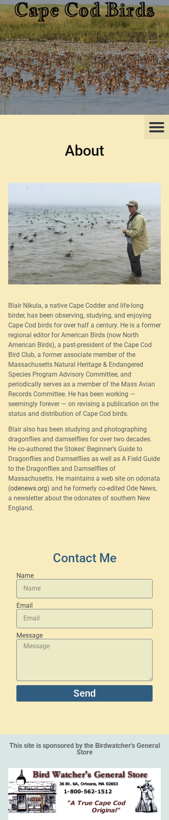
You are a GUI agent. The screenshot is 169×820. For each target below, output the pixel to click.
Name (25, 575)
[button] (156, 127)
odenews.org (28, 488)
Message (29, 635)
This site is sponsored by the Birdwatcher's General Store (84, 749)
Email (24, 605)
